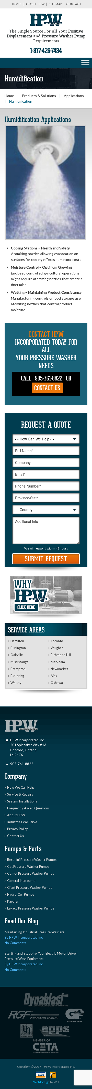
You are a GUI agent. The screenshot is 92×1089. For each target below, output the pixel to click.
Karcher (13, 901)
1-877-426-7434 (46, 51)
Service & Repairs (20, 794)
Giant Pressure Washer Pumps (29, 887)
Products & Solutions (39, 95)
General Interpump (21, 881)
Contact (74, 4)
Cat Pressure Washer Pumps (28, 866)
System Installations (22, 801)
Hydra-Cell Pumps (20, 894)
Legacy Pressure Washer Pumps (30, 908)
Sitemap (55, 4)
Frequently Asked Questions (28, 808)
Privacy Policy (17, 829)
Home (16, 4)
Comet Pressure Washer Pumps (30, 873)
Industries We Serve (22, 822)
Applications (74, 95)
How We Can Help (20, 787)
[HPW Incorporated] (46, 21)
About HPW (35, 4)
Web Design (41, 1082)
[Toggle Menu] (85, 63)
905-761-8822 (48, 378)
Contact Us (47, 388)
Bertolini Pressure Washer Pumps (31, 860)
